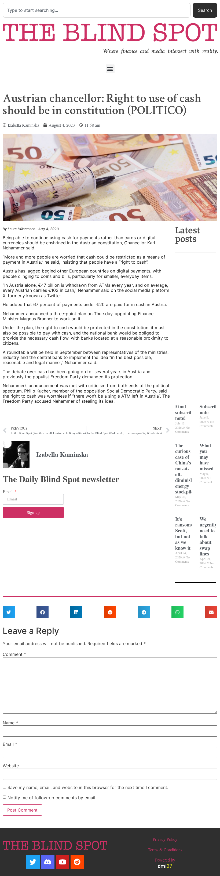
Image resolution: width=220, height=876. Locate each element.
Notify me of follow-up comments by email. (52, 797)
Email (8, 491)
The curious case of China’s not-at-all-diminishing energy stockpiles (187, 468)
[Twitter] (33, 862)
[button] (110, 68)
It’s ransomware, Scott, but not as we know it (188, 533)
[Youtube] (62, 862)
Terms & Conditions (165, 849)
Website (11, 766)
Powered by (165, 860)
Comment (14, 654)
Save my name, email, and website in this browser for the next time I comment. (88, 787)
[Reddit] (77, 862)
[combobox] (96, 10)
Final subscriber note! (186, 412)
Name (10, 723)
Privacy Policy (165, 839)
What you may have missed (207, 457)
